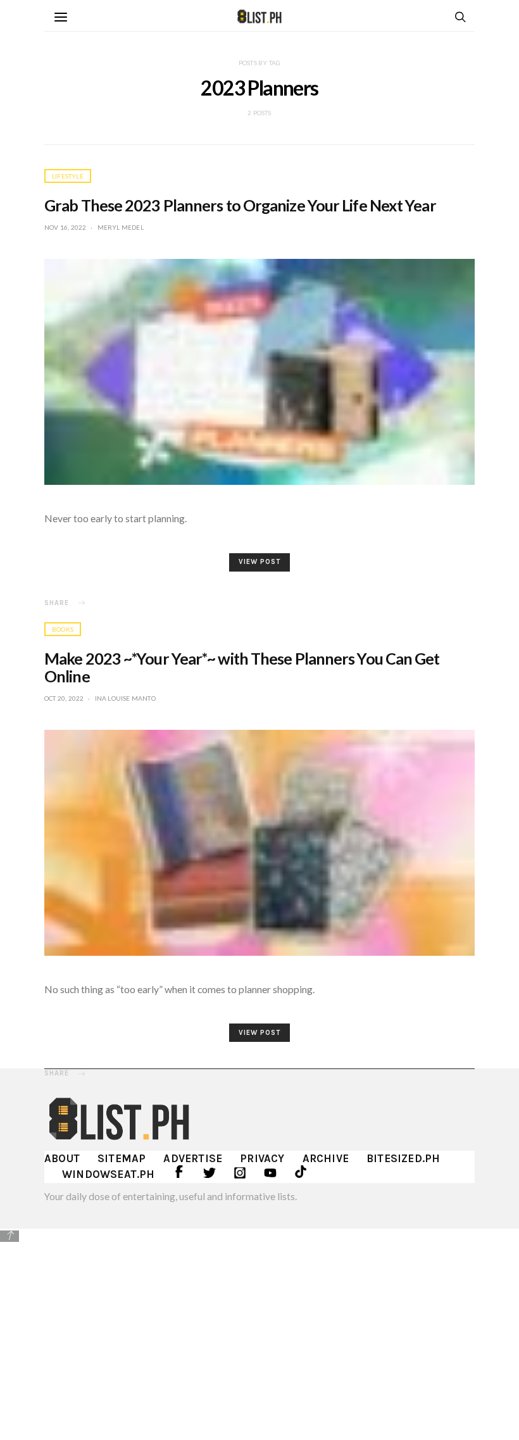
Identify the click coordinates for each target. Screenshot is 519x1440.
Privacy (262, 1158)
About (62, 1158)
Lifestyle (68, 176)
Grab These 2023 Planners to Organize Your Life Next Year (240, 205)
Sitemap (121, 1158)
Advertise (192, 1158)
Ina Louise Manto (125, 698)
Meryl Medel (120, 227)
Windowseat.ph (108, 1174)
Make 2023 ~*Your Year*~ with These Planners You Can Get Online (242, 667)
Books (62, 629)
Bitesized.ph (403, 1158)
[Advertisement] (259, 1332)
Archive (326, 1158)
